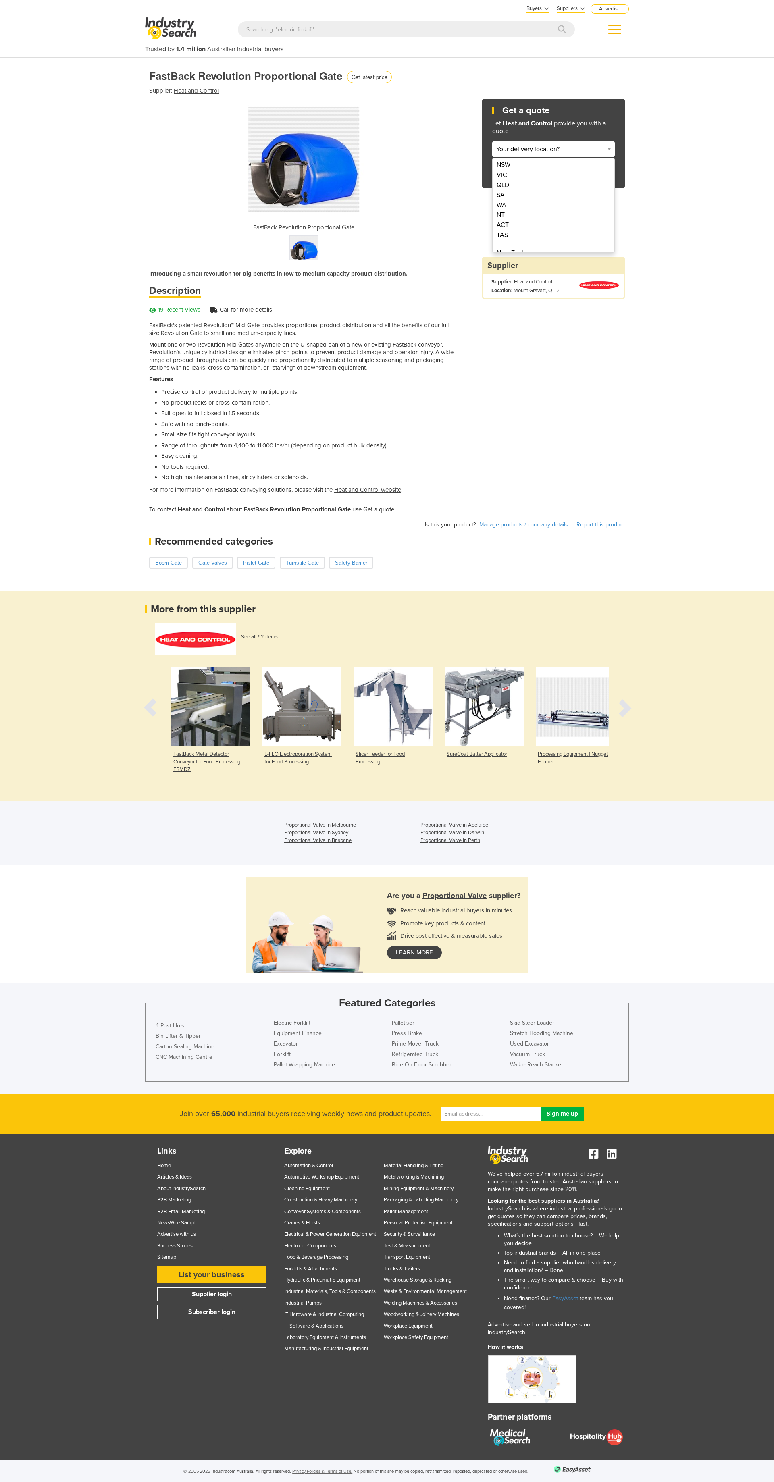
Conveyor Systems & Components (322, 1211)
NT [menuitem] (501, 215)
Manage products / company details (523, 524)
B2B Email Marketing (181, 1211)
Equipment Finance (298, 1033)
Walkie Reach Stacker (536, 1064)
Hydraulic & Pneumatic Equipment (322, 1280)
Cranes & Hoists (302, 1223)
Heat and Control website (367, 489)
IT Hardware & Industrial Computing (324, 1314)
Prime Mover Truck (415, 1043)
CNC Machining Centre (184, 1057)
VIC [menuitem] (502, 175)
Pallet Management (406, 1211)
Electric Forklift (292, 1022)
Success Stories (175, 1246)
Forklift (282, 1054)
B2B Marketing (174, 1200)
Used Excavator (529, 1043)
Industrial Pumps (303, 1303)
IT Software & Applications (313, 1326)
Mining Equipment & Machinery (419, 1188)
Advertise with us (176, 1234)
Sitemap (166, 1257)
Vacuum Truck (527, 1054)
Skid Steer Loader (532, 1022)
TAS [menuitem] (502, 235)
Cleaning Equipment (307, 1188)
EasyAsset (565, 1298)
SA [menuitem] (501, 195)
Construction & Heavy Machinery (320, 1200)
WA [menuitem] (501, 205)
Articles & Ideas (174, 1177)
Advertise (609, 9)
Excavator (286, 1043)
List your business (212, 1275)
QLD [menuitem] (503, 185)
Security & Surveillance (409, 1234)
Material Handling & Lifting (413, 1165)
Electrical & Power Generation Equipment (330, 1234)
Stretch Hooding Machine (541, 1033)
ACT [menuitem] (503, 225)
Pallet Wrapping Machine (304, 1064)
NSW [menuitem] (503, 165)
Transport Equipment (407, 1257)
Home (164, 1165)
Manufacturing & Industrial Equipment (326, 1348)
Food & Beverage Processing (316, 1257)
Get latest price (369, 77)
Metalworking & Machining (414, 1177)
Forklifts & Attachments (310, 1269)
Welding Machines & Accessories (420, 1303)
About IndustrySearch (181, 1188)
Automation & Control (308, 1165)
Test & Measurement (407, 1246)
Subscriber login (211, 1312)
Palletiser (403, 1022)
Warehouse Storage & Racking (418, 1280)
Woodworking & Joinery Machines (421, 1314)
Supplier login (212, 1294)
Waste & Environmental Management (425, 1291)
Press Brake (407, 1033)
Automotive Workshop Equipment (321, 1177)
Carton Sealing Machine (185, 1046)
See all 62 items (259, 637)
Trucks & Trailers (402, 1269)
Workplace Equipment (408, 1326)
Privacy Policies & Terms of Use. (322, 1471)
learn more (414, 952)
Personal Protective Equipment (418, 1223)
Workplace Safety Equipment (416, 1337)
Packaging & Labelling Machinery (421, 1200)
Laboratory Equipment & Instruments (325, 1337)
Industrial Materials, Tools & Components (330, 1291)
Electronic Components (310, 1246)
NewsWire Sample (177, 1223)
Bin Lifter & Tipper (178, 1036)
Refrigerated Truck (415, 1054)
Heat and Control (196, 90)
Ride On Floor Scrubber (422, 1064)
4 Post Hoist (171, 1025)
